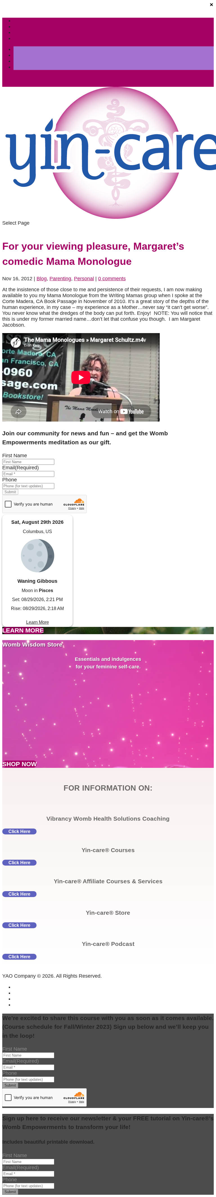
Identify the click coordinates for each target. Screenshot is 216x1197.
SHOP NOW (19, 764)
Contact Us (26, 38)
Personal (84, 278)
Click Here (19, 831)
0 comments (112, 278)
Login (20, 32)
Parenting (60, 278)
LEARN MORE (23, 630)
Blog (42, 278)
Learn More (37, 622)
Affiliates (23, 20)
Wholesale (25, 26)
